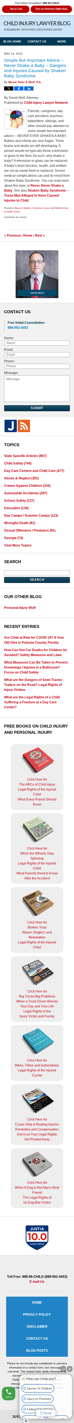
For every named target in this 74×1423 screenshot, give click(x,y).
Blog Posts (37, 1350)
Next (40, 235)
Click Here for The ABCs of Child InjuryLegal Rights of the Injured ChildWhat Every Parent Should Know (37, 792)
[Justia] (10, 426)
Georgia (13, 538)
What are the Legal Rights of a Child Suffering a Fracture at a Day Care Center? (32, 702)
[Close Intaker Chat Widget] (70, 1369)
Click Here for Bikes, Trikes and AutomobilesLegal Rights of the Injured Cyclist (37, 1068)
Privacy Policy (37, 1314)
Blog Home (12, 41)
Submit (37, 408)
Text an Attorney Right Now (51, 8)
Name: (9, 338)
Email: (8, 349)
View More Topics (17, 545)
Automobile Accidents (25, 493)
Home (27, 235)
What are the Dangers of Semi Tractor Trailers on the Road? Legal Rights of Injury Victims (33, 685)
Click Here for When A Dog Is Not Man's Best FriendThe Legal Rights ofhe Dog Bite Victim (37, 1192)
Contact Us (37, 41)
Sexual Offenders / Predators (30, 530)
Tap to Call (16, 8)
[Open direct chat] (63, 1369)
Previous (12, 235)
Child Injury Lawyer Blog (37, 26)
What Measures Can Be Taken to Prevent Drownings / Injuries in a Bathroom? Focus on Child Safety (36, 667)
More (61, 41)
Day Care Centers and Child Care (34, 471)
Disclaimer (37, 1326)
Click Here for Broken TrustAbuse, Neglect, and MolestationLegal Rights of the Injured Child (37, 935)
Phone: (9, 361)
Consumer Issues (41, 208)
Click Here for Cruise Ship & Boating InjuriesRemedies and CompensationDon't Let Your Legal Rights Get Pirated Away (37, 1129)
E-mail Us (37, 1281)
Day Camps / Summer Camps (31, 515)
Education (16, 508)
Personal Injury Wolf (20, 607)
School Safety (19, 500)
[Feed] (23, 426)
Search (37, 580)
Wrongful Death (19, 523)
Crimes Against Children (27, 485)
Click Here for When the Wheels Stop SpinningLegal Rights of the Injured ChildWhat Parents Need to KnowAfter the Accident (37, 863)
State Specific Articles (25, 456)
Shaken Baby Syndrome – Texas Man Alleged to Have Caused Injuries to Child (36, 195)
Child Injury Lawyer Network (46, 102)
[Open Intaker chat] (26, 1421)
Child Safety (17, 463)
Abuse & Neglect (22, 208)
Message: (11, 373)
